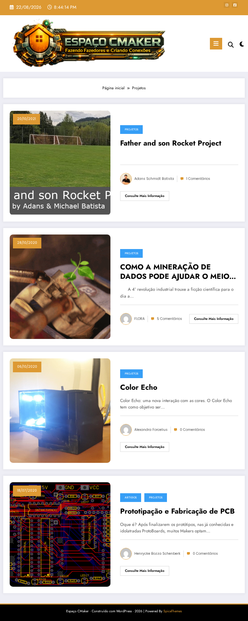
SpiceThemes (172, 611)
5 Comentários (169, 318)
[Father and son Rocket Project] (60, 163)
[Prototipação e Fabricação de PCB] (60, 534)
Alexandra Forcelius (151, 429)
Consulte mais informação (144, 195)
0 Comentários (192, 429)
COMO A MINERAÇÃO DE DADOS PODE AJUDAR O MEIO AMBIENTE (174, 272)
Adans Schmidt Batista (154, 178)
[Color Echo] (60, 410)
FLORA (139, 318)
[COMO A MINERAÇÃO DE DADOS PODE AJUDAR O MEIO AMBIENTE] (60, 286)
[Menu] (216, 43)
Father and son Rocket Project (170, 143)
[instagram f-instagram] (227, 5)
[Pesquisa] (231, 44)
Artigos (131, 497)
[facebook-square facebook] (235, 5)
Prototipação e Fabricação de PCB (177, 511)
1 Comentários (198, 178)
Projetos (131, 129)
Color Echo (138, 387)
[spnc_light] (241, 44)
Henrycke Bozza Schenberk (157, 553)
